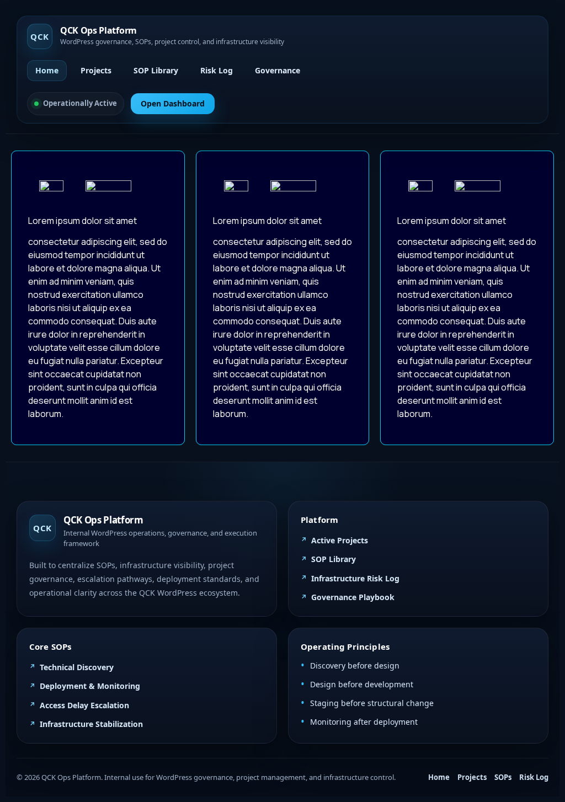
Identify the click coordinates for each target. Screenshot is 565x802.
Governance (277, 70)
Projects (96, 70)
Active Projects (339, 540)
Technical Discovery (77, 667)
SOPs (502, 777)
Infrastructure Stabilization (91, 724)
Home (46, 70)
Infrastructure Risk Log (355, 578)
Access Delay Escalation (84, 705)
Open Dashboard (173, 103)
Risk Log (216, 70)
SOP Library (156, 70)
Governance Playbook (353, 597)
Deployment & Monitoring (90, 686)
